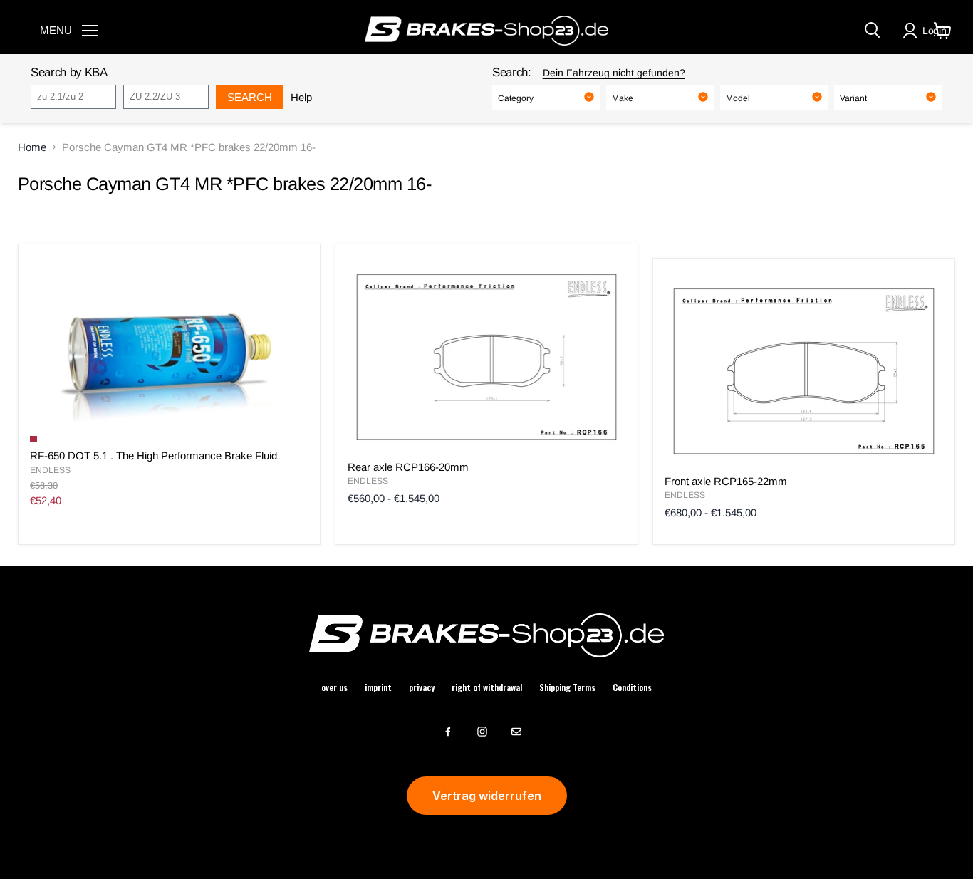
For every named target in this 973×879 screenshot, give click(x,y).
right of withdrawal (487, 687)
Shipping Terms (567, 687)
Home (32, 147)
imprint (378, 687)
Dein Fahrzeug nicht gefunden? (614, 72)
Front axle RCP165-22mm (726, 481)
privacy (422, 687)
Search (249, 97)
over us (334, 687)
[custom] (448, 731)
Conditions (632, 687)
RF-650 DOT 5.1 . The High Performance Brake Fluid (153, 455)
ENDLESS (50, 470)
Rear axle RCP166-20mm (408, 467)
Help (301, 97)
